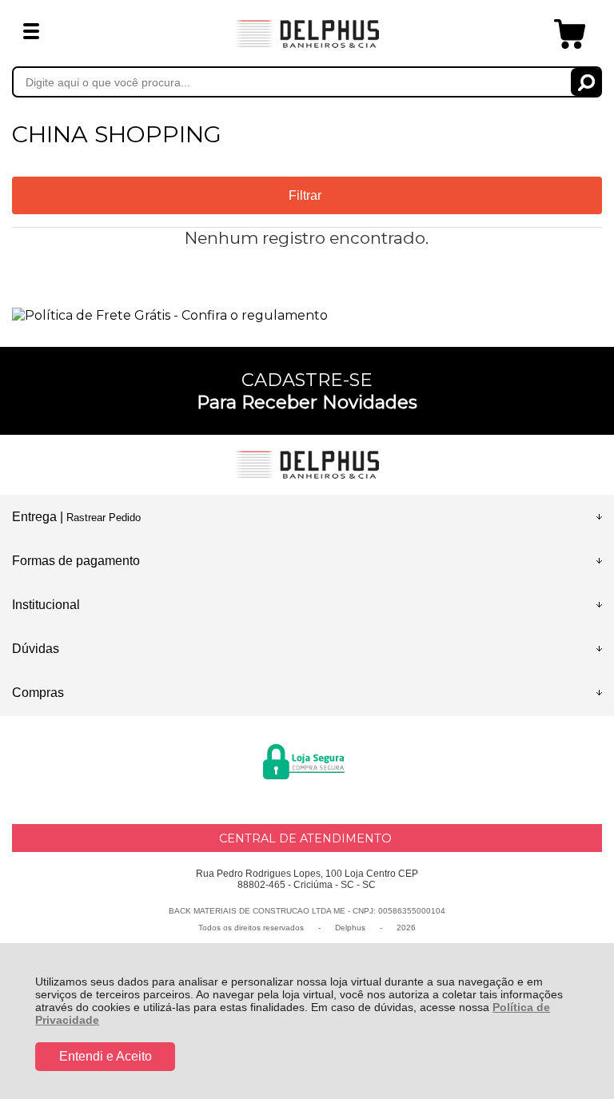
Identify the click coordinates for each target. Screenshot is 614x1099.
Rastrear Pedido (103, 518)
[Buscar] (586, 82)
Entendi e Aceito (105, 1056)
